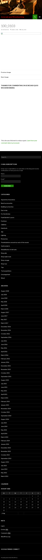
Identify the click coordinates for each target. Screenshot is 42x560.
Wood (3, 278)
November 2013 (6, 451)
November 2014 (6, 408)
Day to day (4, 210)
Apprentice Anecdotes (8, 199)
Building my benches (7, 207)
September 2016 (6, 337)
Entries (4, 529)
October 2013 (5, 455)
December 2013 (6, 448)
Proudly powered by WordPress (9, 557)
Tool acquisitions (6, 271)
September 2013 (6, 458)
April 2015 (4, 394)
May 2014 (4, 430)
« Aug (3, 513)
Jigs (2, 232)
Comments (5, 533)
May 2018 (4, 302)
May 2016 (4, 348)
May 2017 (4, 319)
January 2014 (5, 444)
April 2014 (4, 433)
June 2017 (4, 316)
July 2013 (4, 465)
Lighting (3, 235)
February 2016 (5, 359)
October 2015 (5, 373)
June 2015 (4, 387)
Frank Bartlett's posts (7, 217)
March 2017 (4, 323)
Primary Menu (39, 17)
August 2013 (5, 462)
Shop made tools (6, 256)
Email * (3, 179)
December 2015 (6, 366)
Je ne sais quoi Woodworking (12, 17)
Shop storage (5, 260)
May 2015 (4, 391)
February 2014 (5, 440)
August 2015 (5, 380)
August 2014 (5, 419)
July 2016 (4, 341)
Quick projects (5, 246)
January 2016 (5, 362)
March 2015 (4, 398)
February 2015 (5, 401)
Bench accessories (6, 203)
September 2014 (6, 416)
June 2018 (4, 298)
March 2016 (4, 355)
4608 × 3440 (15, 29)
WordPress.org (5, 536)
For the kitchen (5, 214)
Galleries (3, 224)
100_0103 (23, 29)
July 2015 (4, 383)
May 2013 (4, 473)
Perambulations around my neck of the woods (15, 242)
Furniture (4, 221)
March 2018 (4, 309)
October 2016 (5, 334)
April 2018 (4, 305)
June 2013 (4, 469)
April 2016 (4, 351)
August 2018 (5, 291)
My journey (4, 239)
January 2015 (5, 405)
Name (2, 173)
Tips (2, 267)
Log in (3, 526)
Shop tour (4, 264)
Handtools (4, 228)
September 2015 (6, 376)
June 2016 (4, 344)
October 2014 (5, 412)
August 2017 (5, 312)
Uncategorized (5, 274)
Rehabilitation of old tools (9, 249)
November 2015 (6, 369)
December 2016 (6, 326)
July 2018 (4, 294)
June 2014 (4, 426)
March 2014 (4, 437)
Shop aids (4, 253)
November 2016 (6, 330)
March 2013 (4, 476)
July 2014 (4, 423)
